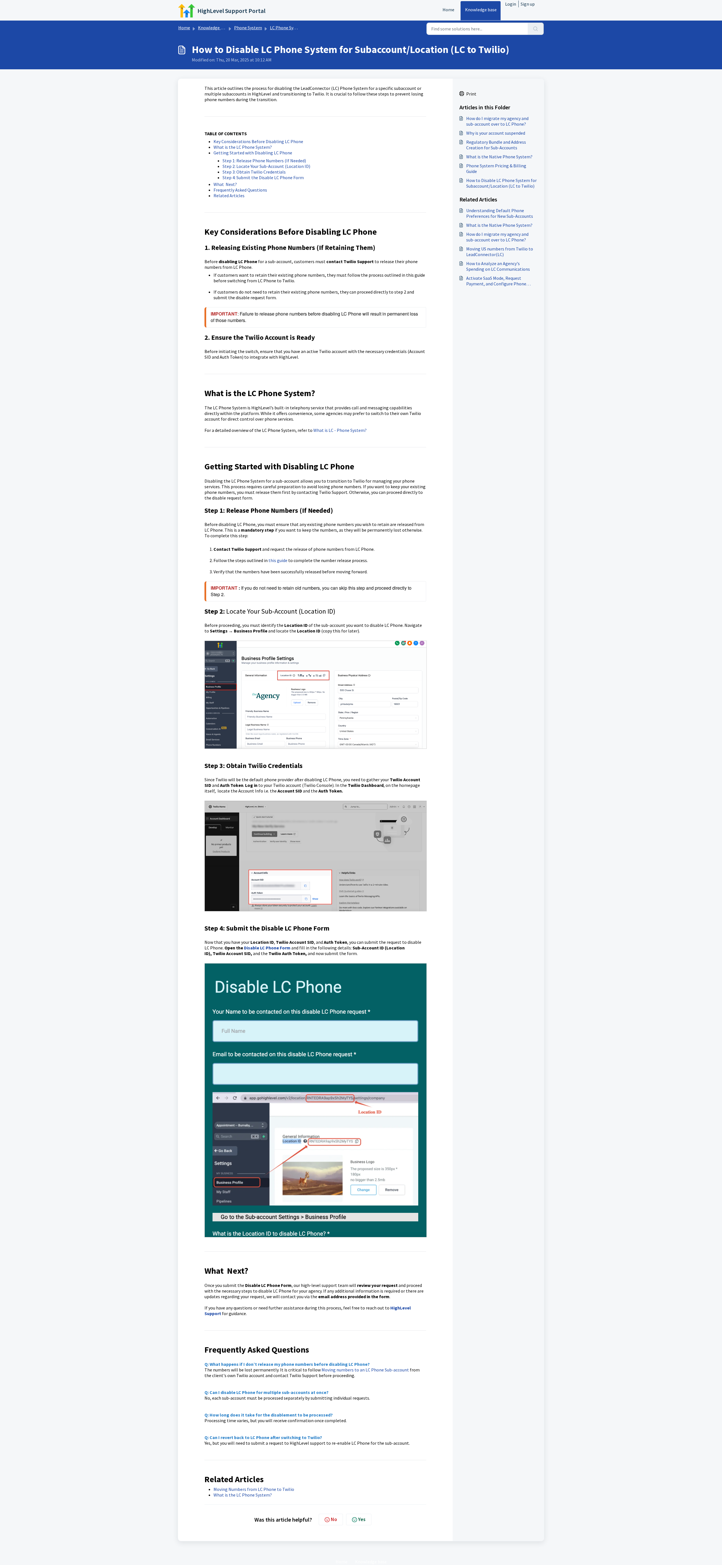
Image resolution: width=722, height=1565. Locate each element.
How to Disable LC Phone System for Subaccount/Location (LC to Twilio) (501, 183)
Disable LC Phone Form (267, 948)
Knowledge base (481, 9)
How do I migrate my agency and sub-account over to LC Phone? (497, 121)
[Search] (536, 29)
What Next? (225, 184)
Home (448, 9)
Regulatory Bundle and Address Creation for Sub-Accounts (496, 144)
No (334, 1519)
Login (510, 4)
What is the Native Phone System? (499, 156)
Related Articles (229, 195)
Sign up (528, 4)
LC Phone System (286, 27)
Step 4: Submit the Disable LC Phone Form (263, 177)
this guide (277, 560)
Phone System (248, 27)
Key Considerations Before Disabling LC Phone (258, 141)
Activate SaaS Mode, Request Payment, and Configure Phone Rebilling (496, 281)
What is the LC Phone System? (242, 147)
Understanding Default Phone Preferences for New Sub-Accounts (499, 213)
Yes (362, 1519)
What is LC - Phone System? (340, 430)
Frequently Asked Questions (240, 190)
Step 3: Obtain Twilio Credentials (254, 172)
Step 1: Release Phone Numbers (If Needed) (264, 160)
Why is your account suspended (495, 133)
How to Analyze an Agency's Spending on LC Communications (498, 266)
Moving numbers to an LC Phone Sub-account (365, 1370)
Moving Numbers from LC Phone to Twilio (253, 1489)
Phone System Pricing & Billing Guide (496, 168)
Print (471, 94)
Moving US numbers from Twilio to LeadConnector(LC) (499, 251)
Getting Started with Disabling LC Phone (252, 153)
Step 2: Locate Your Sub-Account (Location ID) (266, 166)
